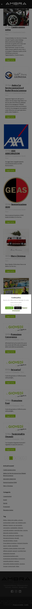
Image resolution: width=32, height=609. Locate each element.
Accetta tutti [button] (9, 308)
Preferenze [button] (18, 308)
